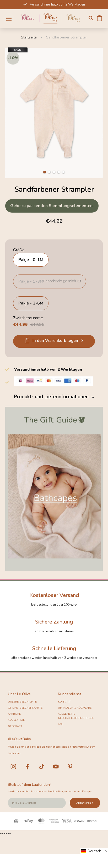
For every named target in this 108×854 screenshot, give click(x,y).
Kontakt (64, 702)
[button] (44, 172)
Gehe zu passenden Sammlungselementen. (52, 206)
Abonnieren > (85, 803)
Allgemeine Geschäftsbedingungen (76, 716)
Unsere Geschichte (22, 702)
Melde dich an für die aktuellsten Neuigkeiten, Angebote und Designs (50, 791)
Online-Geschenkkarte (25, 708)
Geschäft (15, 726)
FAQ (60, 724)
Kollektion (16, 720)
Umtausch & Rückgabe (74, 708)
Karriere (14, 714)
